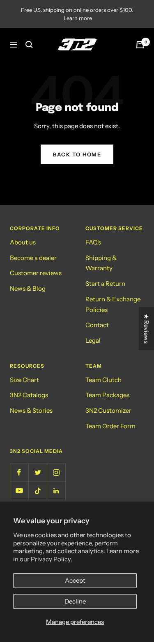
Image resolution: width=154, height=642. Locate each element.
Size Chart (24, 380)
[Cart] (140, 44)
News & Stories (31, 410)
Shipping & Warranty (101, 263)
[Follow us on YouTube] (19, 491)
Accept (75, 580)
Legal (93, 340)
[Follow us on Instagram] (56, 472)
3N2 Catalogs (29, 395)
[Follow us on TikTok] (37, 491)
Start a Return (105, 283)
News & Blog (28, 288)
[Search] (29, 44)
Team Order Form (110, 426)
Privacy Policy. (51, 559)
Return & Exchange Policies (112, 304)
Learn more (78, 18)
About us (23, 242)
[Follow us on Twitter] (37, 472)
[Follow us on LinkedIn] (56, 491)
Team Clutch (103, 380)
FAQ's (93, 242)
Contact (97, 325)
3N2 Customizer (108, 410)
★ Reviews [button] (146, 329)
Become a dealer (33, 258)
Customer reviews (36, 273)
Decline (75, 601)
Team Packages (107, 395)
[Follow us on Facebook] (19, 472)
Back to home (77, 154)
